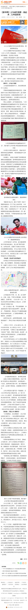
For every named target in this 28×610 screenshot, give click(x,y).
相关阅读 (4, 566)
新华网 (20, 17)
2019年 (3, 8)
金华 (20, 588)
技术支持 (10, 584)
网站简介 (3, 582)
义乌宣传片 (10, 582)
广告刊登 (23, 582)
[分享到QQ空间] (21, 563)
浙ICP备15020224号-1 (19, 602)
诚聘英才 (4, 584)
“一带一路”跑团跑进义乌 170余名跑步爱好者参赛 (14, 568)
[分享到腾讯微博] (26, 563)
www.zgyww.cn (10, 598)
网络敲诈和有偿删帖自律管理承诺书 (10, 588)
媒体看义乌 (23, 6)
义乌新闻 (17, 6)
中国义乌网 (12, 6)
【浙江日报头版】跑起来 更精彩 (10, 571)
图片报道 (7, 8)
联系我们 (17, 584)
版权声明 (17, 582)
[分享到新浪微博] (23, 563)
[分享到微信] (18, 563)
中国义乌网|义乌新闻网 (6, 2)
